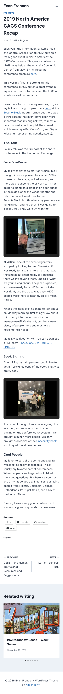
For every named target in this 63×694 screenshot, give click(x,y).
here (33, 73)
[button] (24, 246)
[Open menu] (56, 6)
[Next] (54, 630)
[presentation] (31, 618)
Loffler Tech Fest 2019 (48, 562)
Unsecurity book (46, 441)
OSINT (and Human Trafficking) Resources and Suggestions (16, 566)
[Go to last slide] (8, 630)
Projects (9, 13)
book (48, 108)
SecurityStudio (13, 112)
